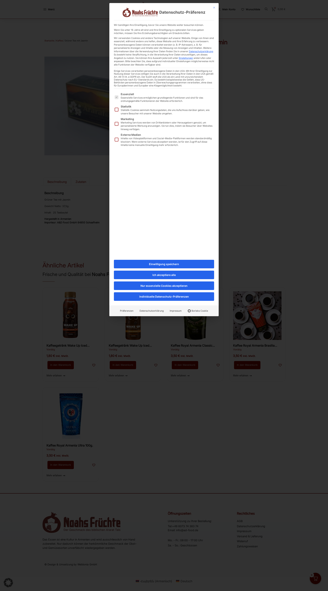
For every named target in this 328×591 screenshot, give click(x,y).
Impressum (176, 310)
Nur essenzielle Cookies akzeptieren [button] (164, 285)
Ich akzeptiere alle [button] (164, 275)
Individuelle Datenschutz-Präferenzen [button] (164, 296)
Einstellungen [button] (186, 58)
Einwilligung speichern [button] (164, 264)
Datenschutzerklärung (201, 51)
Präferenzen (126, 310)
